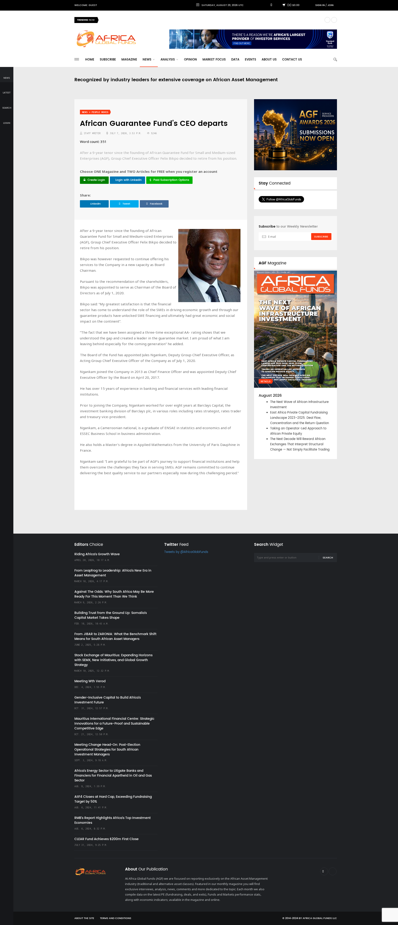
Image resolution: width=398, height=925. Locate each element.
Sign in (320, 5)
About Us (269, 59)
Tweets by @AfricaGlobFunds (186, 552)
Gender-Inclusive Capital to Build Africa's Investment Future (107, 700)
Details (265, 381)
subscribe (321, 237)
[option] (211, 20)
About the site (84, 918)
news (6, 78)
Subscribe (108, 59)
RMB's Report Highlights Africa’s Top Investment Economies (112, 820)
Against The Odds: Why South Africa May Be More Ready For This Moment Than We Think (114, 594)
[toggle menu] (76, 59)
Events (250, 59)
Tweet (126, 204)
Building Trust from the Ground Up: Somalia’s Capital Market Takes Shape (110, 615)
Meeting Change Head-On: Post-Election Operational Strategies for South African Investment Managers (107, 749)
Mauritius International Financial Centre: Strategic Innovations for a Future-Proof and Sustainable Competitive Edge (114, 723)
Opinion (190, 59)
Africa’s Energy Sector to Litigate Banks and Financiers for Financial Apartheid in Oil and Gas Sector (113, 775)
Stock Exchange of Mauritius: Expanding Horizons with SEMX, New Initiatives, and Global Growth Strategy (113, 660)
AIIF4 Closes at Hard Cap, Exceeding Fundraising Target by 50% (113, 799)
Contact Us (292, 59)
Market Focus (214, 59)
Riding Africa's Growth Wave (123, 19)
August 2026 (270, 396)
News (147, 59)
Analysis (168, 59)
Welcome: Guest (85, 5)
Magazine (129, 59)
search (6, 108)
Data (235, 59)
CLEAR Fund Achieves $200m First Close (106, 839)
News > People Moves (95, 112)
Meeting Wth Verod (89, 681)
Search (328, 558)
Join (331, 5)
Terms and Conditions (115, 918)
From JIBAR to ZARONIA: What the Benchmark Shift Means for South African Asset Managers (115, 636)
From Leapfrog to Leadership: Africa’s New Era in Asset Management (112, 573)
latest (7, 93)
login (6, 123)
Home (89, 59)
